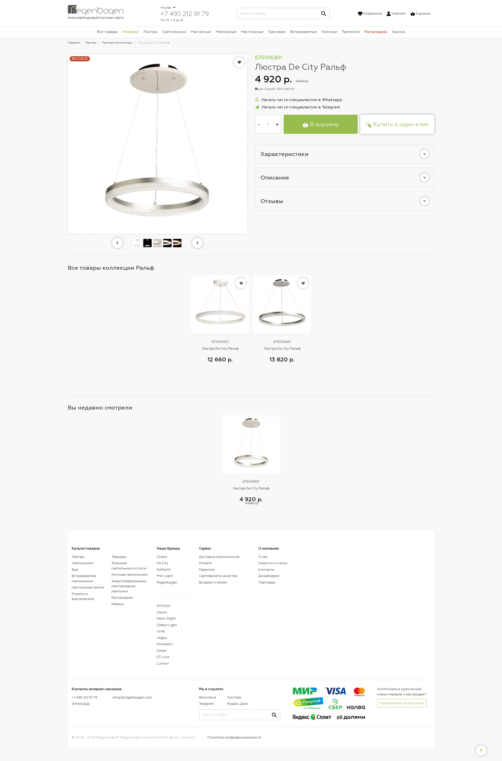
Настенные (201, 32)
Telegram (206, 704)
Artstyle (163, 606)
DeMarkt (164, 570)
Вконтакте (207, 697)
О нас (263, 557)
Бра (75, 570)
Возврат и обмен (213, 582)
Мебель (117, 604)
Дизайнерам (268, 576)
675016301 (251, 481)
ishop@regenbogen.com (131, 697)
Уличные (329, 32)
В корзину (323, 124)
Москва (166, 7)
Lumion (163, 663)
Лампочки (351, 32)
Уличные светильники (129, 574)
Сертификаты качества (218, 576)
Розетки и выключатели (83, 596)
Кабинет (399, 13)
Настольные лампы (88, 587)
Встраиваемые (303, 32)
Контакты (266, 570)
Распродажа (375, 31)
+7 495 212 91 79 (185, 14)
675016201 (220, 342)
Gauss (162, 612)
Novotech (165, 644)
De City (162, 563)
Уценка (398, 32)
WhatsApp (81, 704)
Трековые (277, 32)
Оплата (205, 563)
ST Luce (163, 657)
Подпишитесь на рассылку (401, 703)
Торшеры (118, 557)
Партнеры (266, 582)
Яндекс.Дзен (237, 704)
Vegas (162, 638)
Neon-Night (166, 618)
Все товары (107, 32)
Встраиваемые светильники (84, 578)
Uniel (161, 631)
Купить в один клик (400, 124)
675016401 (282, 342)
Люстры (150, 32)
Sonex (162, 651)
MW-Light (165, 576)
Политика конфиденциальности (234, 737)
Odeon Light (167, 625)
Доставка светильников (219, 557)
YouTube (234, 697)
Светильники (174, 32)
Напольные (226, 32)
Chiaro (162, 557)
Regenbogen (167, 582)
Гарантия (206, 570)
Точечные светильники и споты (128, 565)
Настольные (252, 32)
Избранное (372, 13)
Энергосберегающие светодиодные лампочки (128, 586)
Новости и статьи (272, 563)
